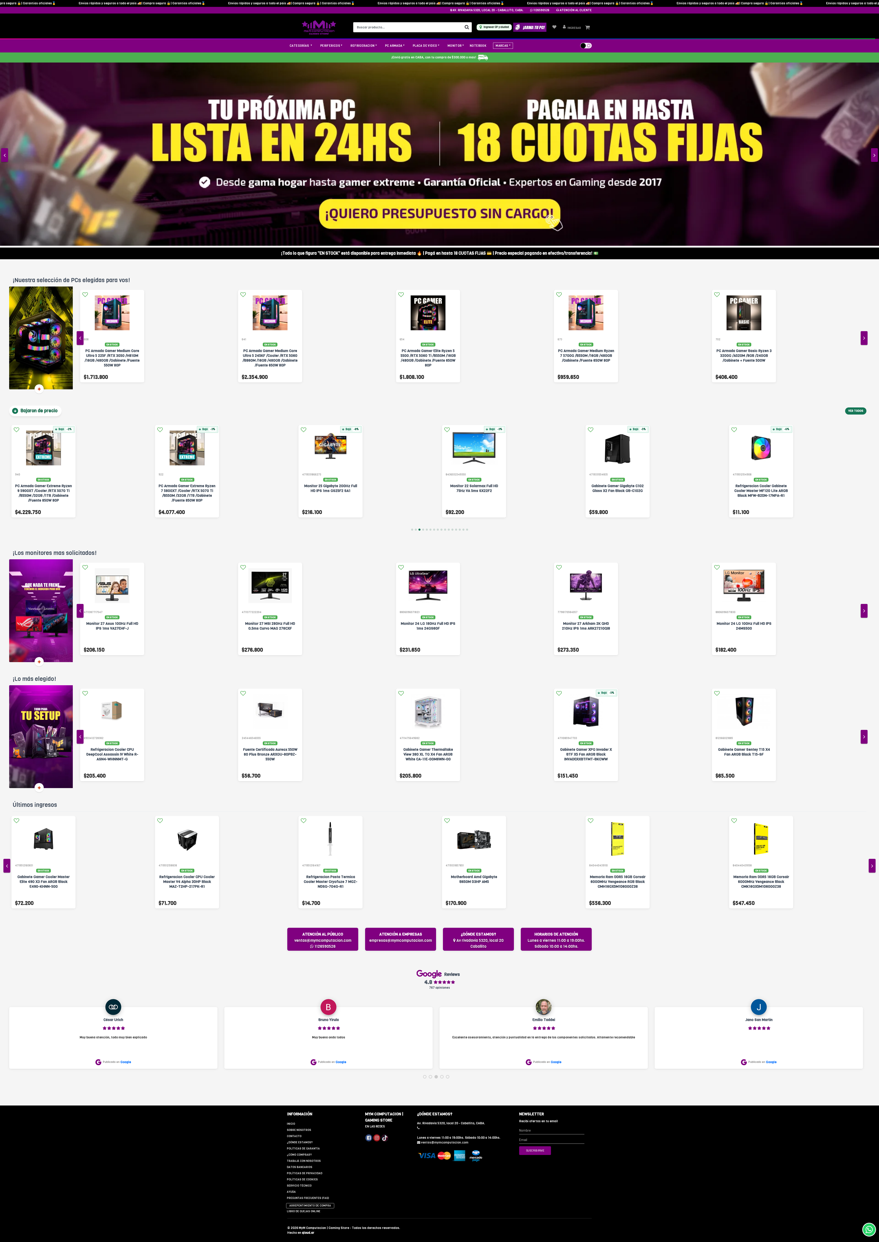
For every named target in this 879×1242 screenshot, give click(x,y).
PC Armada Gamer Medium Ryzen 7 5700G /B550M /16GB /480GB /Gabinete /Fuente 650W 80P (270, 175)
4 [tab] (423, 349)
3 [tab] (419, 349)
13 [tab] (456, 349)
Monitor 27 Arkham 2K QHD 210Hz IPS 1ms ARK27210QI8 (270, 445)
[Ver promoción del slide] (440, 65)
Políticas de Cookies (302, 999)
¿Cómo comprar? (299, 974)
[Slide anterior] (4, 65)
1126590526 (541, 10)
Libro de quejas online (303, 1031)
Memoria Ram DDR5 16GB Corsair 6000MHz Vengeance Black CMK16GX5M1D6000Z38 (474, 701)
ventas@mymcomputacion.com (322, 760)
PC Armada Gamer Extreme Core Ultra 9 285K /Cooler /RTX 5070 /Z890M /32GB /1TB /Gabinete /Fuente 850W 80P (744, 177)
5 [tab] (427, 349)
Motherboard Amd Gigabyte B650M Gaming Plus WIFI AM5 (617, 308)
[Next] (864, 158)
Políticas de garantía (303, 968)
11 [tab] (449, 349)
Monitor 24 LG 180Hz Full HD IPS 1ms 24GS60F (112, 445)
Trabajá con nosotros (304, 980)
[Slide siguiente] (874, 65)
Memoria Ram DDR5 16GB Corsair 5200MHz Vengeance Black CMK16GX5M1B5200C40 (618, 701)
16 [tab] (467, 349)
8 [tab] (438, 349)
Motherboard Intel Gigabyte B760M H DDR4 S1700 (761, 699)
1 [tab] (412, 349)
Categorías (300, 46)
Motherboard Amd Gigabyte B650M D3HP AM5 (187, 699)
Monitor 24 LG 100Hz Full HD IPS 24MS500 (428, 445)
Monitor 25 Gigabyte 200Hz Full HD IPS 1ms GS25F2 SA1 (43, 308)
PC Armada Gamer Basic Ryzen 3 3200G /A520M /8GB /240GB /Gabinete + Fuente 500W (428, 175)
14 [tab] (460, 349)
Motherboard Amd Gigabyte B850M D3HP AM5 (761, 308)
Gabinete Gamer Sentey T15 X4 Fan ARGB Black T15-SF (586, 571)
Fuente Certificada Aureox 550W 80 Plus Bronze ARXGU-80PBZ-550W (112, 574)
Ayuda (291, 1011)
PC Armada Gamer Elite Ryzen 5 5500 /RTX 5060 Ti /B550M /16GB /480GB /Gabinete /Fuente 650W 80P (112, 177)
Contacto (294, 956)
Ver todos (855, 230)
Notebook (478, 46)
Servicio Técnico (299, 1005)
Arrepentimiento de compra (310, 1025)
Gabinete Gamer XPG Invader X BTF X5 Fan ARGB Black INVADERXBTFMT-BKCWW (428, 574)
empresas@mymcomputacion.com (400, 760)
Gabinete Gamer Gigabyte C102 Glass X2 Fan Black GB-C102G (330, 308)
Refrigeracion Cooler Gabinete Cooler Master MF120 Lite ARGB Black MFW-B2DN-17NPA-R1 (474, 310)
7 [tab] (434, 349)
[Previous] (80, 158)
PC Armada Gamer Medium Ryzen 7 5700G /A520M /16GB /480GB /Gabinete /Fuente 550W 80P (586, 175)
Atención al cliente (575, 10)
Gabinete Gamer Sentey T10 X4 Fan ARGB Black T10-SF (744, 571)
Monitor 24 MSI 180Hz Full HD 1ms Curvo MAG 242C (744, 445)
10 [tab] (445, 349)
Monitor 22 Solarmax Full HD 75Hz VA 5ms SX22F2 (187, 308)
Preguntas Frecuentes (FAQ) (308, 1017)
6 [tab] (430, 349)
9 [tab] (441, 349)
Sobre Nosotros (299, 949)
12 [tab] (452, 349)
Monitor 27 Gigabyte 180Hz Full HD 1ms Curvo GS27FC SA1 (586, 445)
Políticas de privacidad (304, 993)
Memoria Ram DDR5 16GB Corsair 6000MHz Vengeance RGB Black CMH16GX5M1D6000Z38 (330, 701)
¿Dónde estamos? (300, 962)
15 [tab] (463, 349)
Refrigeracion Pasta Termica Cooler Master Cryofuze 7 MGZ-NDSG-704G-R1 (43, 701)
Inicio (291, 943)
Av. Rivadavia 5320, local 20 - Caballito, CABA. (488, 10)
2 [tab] (416, 349)
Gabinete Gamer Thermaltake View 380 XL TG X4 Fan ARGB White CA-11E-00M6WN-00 (270, 574)
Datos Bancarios (299, 986)
